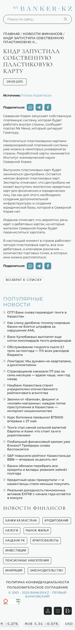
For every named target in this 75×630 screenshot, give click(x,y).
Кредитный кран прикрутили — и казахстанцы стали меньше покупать (38, 482)
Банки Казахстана (21, 520)
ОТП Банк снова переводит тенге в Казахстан (37, 314)
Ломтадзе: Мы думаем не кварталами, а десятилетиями (39, 363)
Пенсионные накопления (27, 560)
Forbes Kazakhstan (36, 95)
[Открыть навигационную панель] (58, 611)
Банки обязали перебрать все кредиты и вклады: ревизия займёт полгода (37, 469)
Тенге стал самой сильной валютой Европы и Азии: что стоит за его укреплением (36, 431)
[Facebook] (47, 107)
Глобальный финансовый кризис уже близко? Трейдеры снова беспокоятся (38, 445)
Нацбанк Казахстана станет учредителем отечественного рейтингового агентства (32, 389)
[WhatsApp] (30, 107)
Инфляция (13, 570)
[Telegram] (39, 107)
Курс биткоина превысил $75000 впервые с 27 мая (35, 419)
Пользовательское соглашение (37, 587)
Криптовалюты (46, 540)
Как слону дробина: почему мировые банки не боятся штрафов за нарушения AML (38, 326)
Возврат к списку (24, 280)
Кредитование (57, 520)
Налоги (11, 530)
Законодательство (46, 570)
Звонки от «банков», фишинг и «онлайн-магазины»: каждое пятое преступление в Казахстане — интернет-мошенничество (36, 405)
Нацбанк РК (15, 540)
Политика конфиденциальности (37, 582)
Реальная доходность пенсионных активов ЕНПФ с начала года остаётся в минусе (39, 494)
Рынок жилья (37, 530)
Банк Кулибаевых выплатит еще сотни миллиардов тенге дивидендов (39, 338)
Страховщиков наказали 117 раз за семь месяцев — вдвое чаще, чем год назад (38, 375)
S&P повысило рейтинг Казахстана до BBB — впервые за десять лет (39, 457)
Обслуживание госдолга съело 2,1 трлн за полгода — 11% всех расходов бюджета (38, 350)
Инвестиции (15, 550)
